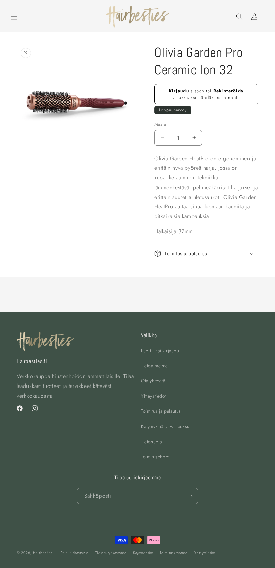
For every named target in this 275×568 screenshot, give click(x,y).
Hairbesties (43, 552)
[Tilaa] (190, 496)
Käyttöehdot (143, 552)
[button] (14, 16)
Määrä (160, 124)
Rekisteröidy (228, 91)
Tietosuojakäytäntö (111, 552)
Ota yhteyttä (153, 380)
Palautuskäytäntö (75, 552)
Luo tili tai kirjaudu (160, 350)
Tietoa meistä (154, 365)
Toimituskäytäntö (173, 552)
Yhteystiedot (153, 396)
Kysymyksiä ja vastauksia (165, 426)
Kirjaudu (179, 91)
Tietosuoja (151, 441)
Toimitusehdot (155, 456)
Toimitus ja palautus (161, 411)
